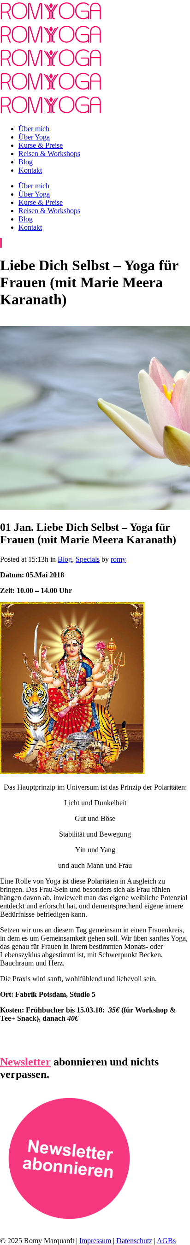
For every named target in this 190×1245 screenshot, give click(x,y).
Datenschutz (134, 1241)
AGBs (166, 1241)
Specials (88, 559)
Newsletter (25, 1062)
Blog (65, 559)
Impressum (95, 1241)
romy (118, 559)
